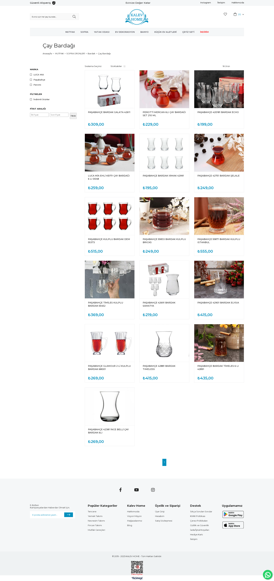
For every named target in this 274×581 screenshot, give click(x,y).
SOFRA (84, 32)
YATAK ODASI (101, 32)
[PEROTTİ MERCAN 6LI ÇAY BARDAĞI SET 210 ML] (164, 89)
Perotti (37, 85)
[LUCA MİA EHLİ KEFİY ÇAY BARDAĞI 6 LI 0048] (109, 153)
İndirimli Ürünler (41, 99)
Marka (34, 69)
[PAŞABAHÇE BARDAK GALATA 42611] (109, 89)
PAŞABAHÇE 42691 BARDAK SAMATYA (159, 304)
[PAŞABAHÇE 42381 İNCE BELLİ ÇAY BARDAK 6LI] (109, 406)
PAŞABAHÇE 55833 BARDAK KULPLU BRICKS (164, 241)
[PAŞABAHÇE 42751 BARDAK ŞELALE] (219, 153)
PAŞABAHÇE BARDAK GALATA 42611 (109, 112)
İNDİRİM (204, 32)
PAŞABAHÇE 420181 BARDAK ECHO (218, 112)
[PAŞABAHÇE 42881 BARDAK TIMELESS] (164, 343)
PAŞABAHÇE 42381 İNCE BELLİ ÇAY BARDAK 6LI (108, 431)
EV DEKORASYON (125, 32)
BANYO (144, 32)
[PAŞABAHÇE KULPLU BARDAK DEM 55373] (109, 216)
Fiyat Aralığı (38, 108)
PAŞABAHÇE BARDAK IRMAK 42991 (163, 175)
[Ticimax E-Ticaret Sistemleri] (137, 578)
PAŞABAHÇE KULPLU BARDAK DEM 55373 (109, 241)
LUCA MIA (38, 75)
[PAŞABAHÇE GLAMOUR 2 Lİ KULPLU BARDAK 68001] (109, 343)
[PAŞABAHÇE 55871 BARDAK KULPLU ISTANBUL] (219, 216)
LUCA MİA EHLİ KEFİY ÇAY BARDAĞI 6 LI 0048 (109, 177)
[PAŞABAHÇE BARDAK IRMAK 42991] (164, 153)
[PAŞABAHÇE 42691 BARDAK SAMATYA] (164, 280)
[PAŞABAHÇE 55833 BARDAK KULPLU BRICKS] (164, 216)
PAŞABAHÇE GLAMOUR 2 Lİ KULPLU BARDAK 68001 (109, 368)
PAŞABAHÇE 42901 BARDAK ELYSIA (218, 302)
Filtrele (73, 116)
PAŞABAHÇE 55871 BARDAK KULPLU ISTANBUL (218, 241)
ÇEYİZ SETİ (188, 32)
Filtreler (36, 94)
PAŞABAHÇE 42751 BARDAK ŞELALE (218, 175)
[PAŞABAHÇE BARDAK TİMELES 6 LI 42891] (219, 343)
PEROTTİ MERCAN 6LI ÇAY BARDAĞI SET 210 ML (164, 114)
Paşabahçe (39, 80)
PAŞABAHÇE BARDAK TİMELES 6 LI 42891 (218, 368)
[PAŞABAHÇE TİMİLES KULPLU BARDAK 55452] (109, 280)
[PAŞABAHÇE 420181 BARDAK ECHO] (219, 89)
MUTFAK (70, 32)
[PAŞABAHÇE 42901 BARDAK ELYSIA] (219, 280)
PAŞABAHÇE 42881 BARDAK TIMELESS (159, 368)
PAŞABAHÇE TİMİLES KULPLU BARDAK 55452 (105, 304)
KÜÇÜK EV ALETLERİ (165, 32)
